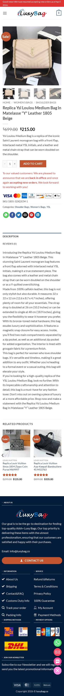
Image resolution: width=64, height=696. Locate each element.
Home (6, 102)
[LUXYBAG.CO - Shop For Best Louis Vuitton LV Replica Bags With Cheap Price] (32, 13)
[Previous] (8, 56)
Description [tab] (10, 236)
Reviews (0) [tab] (10, 243)
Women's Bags (23, 102)
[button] (5, 13)
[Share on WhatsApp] (6, 215)
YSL (48, 207)
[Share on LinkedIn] (38, 215)
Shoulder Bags (46, 102)
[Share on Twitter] (19, 215)
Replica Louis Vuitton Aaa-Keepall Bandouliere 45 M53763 (47, 466)
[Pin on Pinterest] (31, 215)
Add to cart (33, 163)
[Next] (55, 56)
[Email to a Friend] (25, 215)
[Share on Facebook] (12, 215)
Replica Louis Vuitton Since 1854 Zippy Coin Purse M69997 (15, 466)
